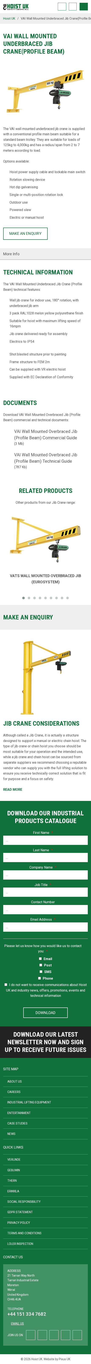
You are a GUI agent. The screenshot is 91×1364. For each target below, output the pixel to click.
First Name (43, 833)
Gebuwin (13, 1170)
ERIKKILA (13, 1191)
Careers (14, 1092)
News (11, 1134)
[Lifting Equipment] (16, 5)
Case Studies (17, 1123)
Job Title (42, 885)
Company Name (42, 867)
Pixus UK (64, 1359)
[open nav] (84, 6)
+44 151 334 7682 (26, 1314)
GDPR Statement (20, 1212)
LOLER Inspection (20, 1244)
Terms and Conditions (24, 1233)
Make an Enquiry (25, 233)
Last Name (43, 850)
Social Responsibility (24, 1201)
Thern (12, 1180)
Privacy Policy (18, 1222)
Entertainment (19, 1113)
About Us (14, 1081)
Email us (17, 1323)
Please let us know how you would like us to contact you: (42, 948)
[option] (45, 93)
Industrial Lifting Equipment (29, 1102)
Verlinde (14, 1159)
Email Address (42, 919)
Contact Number (43, 902)
